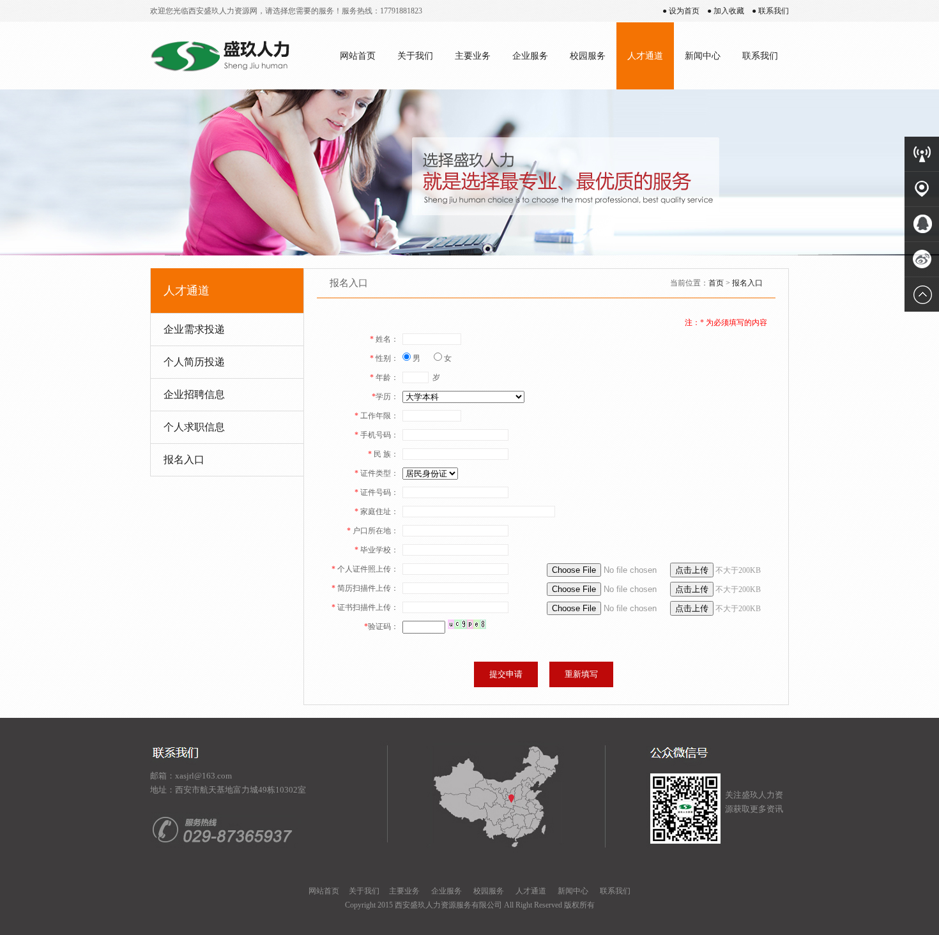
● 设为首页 (680, 10)
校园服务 (588, 56)
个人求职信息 (194, 427)
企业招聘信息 (194, 394)
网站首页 (358, 56)
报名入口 (184, 459)
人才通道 (645, 56)
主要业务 (473, 56)
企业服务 (530, 56)
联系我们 (760, 56)
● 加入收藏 (725, 10)
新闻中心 (703, 56)
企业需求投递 (194, 329)
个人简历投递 (194, 361)
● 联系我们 (770, 10)
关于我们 (415, 56)
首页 (716, 282)
